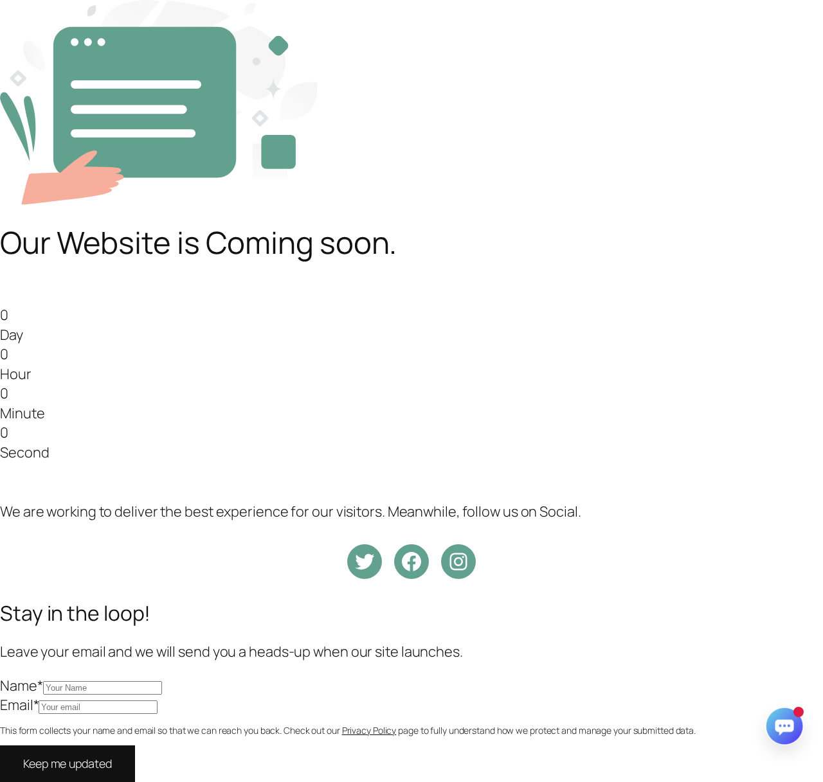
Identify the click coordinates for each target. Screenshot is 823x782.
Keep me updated (67, 763)
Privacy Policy (369, 730)
